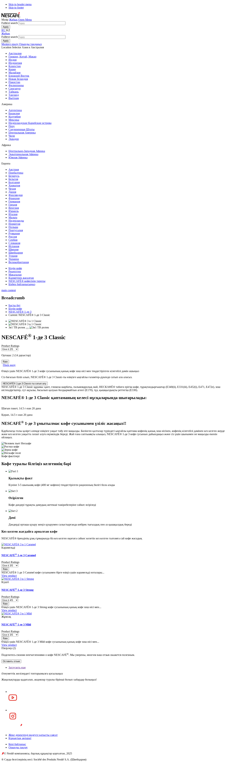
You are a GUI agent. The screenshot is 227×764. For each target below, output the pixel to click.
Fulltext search (9, 23)
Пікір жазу (9, 365)
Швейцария (16, 252)
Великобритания (19, 262)
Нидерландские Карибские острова (30, 122)
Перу (12, 126)
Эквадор (14, 138)
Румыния (14, 233)
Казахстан (15, 66)
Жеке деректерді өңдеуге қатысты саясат (33, 734)
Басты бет (14, 305)
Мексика (14, 119)
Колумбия (15, 116)
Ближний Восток (19, 75)
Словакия (14, 243)
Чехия (12, 188)
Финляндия (16, 195)
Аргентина (15, 110)
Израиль (14, 211)
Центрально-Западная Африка (27, 151)
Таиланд (14, 94)
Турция (13, 255)
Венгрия (14, 207)
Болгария (14, 182)
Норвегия (14, 223)
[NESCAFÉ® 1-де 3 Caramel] (18, 544)
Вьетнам (14, 98)
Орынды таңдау (18, 747)
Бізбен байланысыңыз (22, 284)
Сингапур (15, 88)
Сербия (13, 239)
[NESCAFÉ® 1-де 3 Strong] (17, 578)
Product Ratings (10, 345)
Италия (13, 214)
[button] (25, 19)
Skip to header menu (20, 4)
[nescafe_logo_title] (11, 16)
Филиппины (16, 85)
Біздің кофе (15, 268)
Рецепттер (15, 271)
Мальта (13, 217)
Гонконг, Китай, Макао (22, 56)
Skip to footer (16, 7)
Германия (14, 201)
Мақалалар (15, 274)
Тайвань (14, 91)
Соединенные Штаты (22, 129)
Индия (12, 59)
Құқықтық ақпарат (20, 738)
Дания (12, 191)
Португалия (16, 230)
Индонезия (15, 62)
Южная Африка (18, 157)
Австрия (14, 169)
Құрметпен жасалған (21, 277)
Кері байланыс (17, 744)
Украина (14, 259)
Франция (14, 198)
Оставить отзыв (11, 661)
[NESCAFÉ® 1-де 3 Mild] (16, 613)
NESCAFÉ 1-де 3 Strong (17, 589)
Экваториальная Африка (23, 154)
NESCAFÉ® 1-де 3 (20, 311)
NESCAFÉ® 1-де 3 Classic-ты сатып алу (24, 383)
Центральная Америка (22, 132)
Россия (13, 236)
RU (3, 30)
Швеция (13, 249)
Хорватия (14, 185)
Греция (13, 204)
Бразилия (14, 113)
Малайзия (14, 72)
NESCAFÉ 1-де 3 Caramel (18, 555)
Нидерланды (16, 220)
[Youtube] (117, 696)
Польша (13, 227)
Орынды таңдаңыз (30, 44)
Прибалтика (16, 172)
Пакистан (14, 82)
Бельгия (13, 179)
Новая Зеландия (18, 78)
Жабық (13, 19)
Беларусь (14, 175)
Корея (12, 69)
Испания (14, 246)
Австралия (15, 53)
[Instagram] (117, 715)
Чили (12, 135)
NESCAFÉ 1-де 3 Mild (16, 624)
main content (8, 290)
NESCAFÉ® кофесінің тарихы (27, 281)
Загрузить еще (17, 667)
